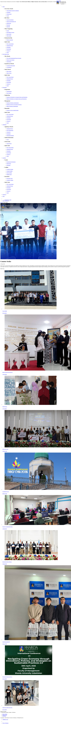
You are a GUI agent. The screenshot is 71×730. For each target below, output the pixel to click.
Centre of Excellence (10, 19)
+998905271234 (5, 719)
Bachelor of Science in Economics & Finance (14, 104)
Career (8, 15)
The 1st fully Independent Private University (14, 58)
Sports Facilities (9, 172)
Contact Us (8, 50)
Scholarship (8, 47)
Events (8, 30)
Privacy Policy (4, 714)
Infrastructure (9, 23)
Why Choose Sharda (10, 43)
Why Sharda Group (5, 54)
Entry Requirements (10, 130)
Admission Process (10, 45)
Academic (4, 157)
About (3, 6)
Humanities (8, 165)
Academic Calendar (10, 180)
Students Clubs (9, 174)
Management (9, 163)
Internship (8, 26)
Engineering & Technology (11, 161)
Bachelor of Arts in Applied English (12, 110)
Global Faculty (9, 14)
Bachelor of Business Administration (13, 102)
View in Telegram (5, 723)
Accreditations (9, 67)
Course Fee (8, 132)
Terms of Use (4, 715)
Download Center (10, 178)
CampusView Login (8, 199)
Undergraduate (9, 91)
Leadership (8, 12)
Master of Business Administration (12, 106)
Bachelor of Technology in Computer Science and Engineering (17, 97)
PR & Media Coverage (10, 32)
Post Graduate (9, 93)
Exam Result (9, 82)
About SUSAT (9, 143)
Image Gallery (9, 34)
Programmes (4, 87)
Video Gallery (9, 35)
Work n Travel (9, 73)
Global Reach (9, 61)
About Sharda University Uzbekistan (13, 10)
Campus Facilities (9, 171)
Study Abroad (9, 71)
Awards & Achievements (11, 65)
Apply (8, 52)
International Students (10, 135)
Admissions (4, 124)
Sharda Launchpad (10, 39)
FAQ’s (8, 139)
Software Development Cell (11, 21)
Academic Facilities (10, 169)
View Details (59, 0)
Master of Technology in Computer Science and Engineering (17, 98)
